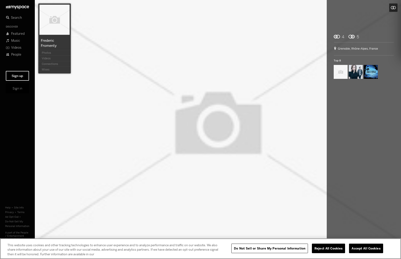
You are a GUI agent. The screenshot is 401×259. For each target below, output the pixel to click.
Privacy (9, 212)
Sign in (17, 88)
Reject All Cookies (328, 248)
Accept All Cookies (366, 248)
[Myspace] (17, 6)
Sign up (17, 76)
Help (8, 207)
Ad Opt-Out (12, 216)
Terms (21, 212)
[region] (200, 248)
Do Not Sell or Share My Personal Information (269, 248)
